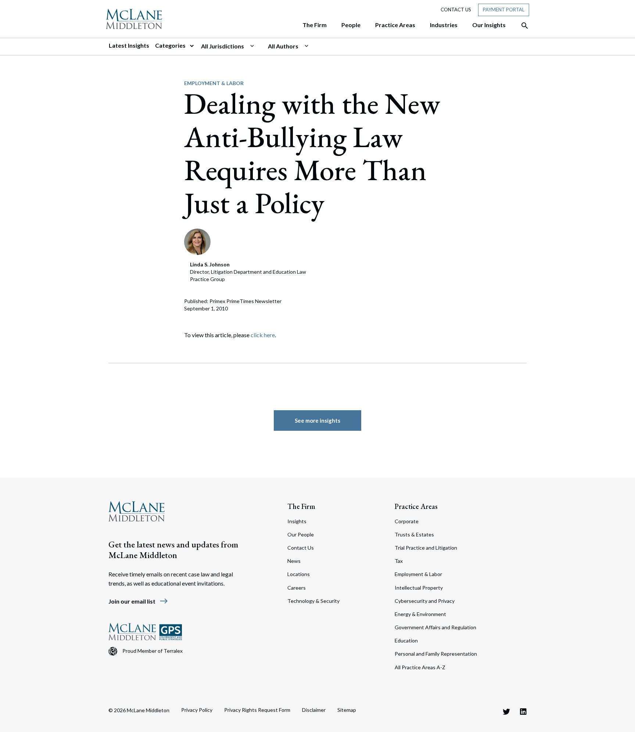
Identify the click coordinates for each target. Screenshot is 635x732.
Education (406, 640)
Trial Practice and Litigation (426, 548)
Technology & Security (313, 601)
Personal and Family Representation (436, 654)
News (294, 561)
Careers (296, 587)
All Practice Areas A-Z (420, 667)
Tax (399, 561)
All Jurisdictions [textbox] (222, 46)
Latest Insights (129, 45)
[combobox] (231, 46)
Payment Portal (503, 9)
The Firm (301, 506)
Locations (298, 574)
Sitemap (346, 710)
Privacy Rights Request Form (257, 710)
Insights (296, 521)
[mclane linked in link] (523, 711)
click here (263, 334)
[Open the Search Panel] (521, 26)
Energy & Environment (420, 614)
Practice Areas (416, 506)
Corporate (407, 521)
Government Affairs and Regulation (435, 627)
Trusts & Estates (414, 534)
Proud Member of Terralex (152, 651)
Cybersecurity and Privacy (425, 601)
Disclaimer (314, 710)
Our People (300, 534)
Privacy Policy (196, 710)
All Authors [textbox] (283, 46)
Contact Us (456, 9)
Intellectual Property (419, 587)
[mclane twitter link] (506, 711)
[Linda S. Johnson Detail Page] (197, 240)
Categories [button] (171, 45)
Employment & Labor (214, 83)
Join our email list (138, 601)
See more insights (317, 420)
